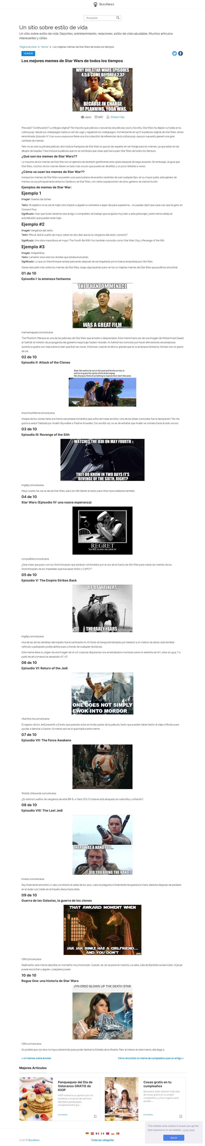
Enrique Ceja (117, 117)
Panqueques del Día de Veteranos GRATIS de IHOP (75, 1086)
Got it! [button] (174, 1138)
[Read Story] (95, 1118)
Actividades (62, 1115)
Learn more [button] (189, 1130)
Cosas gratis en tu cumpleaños (157, 1084)
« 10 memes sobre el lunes (36, 1058)
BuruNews (106, 4)
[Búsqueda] (118, 18)
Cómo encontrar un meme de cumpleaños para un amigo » (151, 1058)
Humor (44, 46)
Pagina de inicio (28, 46)
